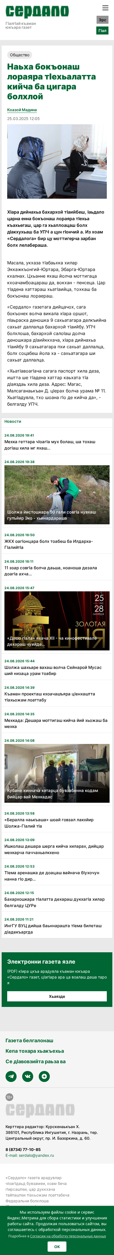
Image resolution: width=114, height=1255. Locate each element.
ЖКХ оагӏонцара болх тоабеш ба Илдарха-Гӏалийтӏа (48, 544)
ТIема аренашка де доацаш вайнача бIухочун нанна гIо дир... (51, 876)
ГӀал (102, 30)
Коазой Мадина (22, 109)
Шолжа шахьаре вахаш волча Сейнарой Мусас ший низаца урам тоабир (53, 670)
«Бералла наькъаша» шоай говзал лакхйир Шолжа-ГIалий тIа (49, 823)
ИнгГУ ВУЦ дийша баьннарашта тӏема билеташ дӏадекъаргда (53, 929)
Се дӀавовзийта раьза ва (36, 1061)
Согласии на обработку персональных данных (68, 1236)
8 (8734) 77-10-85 (23, 1149)
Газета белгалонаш (29, 1040)
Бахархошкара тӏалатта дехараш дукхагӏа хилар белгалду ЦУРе (54, 902)
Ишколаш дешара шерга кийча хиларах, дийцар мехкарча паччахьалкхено (54, 849)
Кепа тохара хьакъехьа (35, 1051)
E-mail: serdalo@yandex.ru (30, 1155)
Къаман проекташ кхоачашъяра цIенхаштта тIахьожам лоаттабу (49, 697)
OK (57, 1246)
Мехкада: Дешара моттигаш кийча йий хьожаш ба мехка (56, 723)
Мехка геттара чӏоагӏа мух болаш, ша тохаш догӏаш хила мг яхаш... (49, 445)
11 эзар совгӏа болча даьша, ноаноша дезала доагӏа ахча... (50, 571)
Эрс (102, 19)
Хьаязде (57, 996)
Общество (19, 54)
